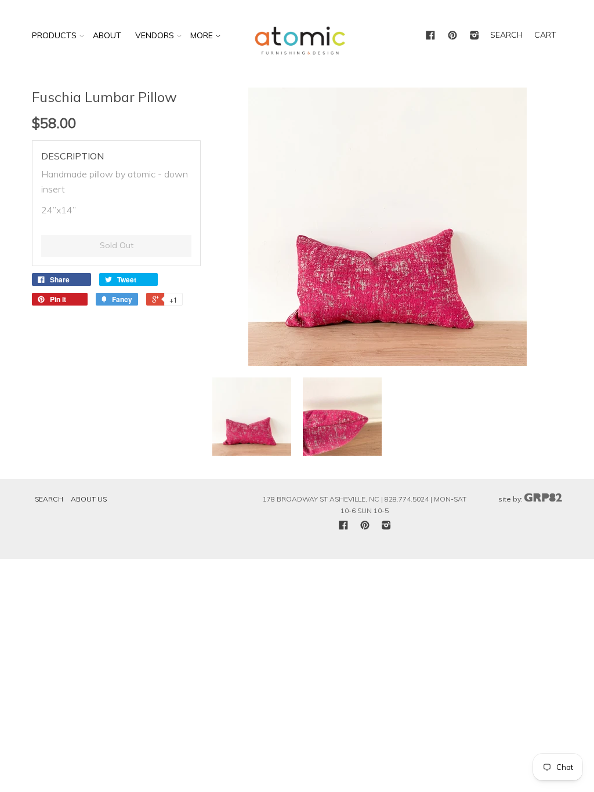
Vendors (154, 35)
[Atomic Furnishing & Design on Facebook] (430, 36)
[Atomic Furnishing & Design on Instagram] (474, 36)
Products (54, 35)
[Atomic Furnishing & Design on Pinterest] (452, 36)
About (107, 35)
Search (49, 499)
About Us (89, 499)
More (202, 35)
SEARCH (506, 35)
